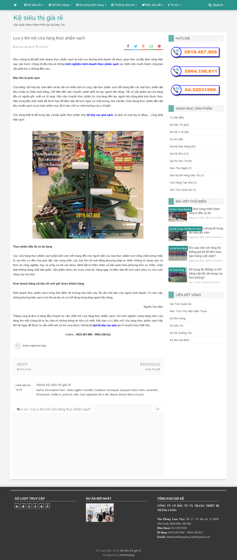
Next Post (151, 369)
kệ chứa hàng (177, 269)
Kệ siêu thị (176, 325)
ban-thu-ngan (179, 168)
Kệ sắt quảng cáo (181, 333)
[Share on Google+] (143, 46)
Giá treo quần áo (180, 304)
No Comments (215, 217)
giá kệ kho (176, 153)
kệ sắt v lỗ (176, 132)
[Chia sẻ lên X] (136, 46)
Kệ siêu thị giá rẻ (130, 550)
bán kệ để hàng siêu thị (185, 175)
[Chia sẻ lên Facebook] (128, 46)
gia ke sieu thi (179, 161)
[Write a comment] (157, 409)
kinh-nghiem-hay (34, 345)
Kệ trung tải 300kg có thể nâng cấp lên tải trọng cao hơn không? (206, 273)
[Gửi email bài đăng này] (151, 46)
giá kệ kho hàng (178, 248)
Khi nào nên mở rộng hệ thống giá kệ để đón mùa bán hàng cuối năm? (205, 252)
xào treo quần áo (181, 189)
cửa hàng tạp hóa (181, 182)
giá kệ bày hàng (180, 146)
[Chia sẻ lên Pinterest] (159, 46)
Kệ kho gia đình (179, 340)
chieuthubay (127, 555)
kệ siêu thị (176, 124)
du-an (173, 139)
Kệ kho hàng (178, 318)
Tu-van (174, 117)
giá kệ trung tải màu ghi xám (185, 228)
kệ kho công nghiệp (180, 209)
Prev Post (25, 369)
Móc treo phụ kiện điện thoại (188, 311)
